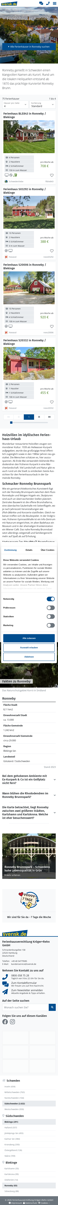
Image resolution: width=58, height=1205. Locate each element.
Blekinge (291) (11, 1121)
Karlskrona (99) (12, 1174)
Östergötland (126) (13, 1150)
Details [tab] (29, 550)
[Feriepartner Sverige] (15, 1038)
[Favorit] (51, 175)
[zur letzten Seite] (49, 417)
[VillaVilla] (42, 1066)
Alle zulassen (29, 638)
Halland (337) (11, 1127)
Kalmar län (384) (12, 1139)
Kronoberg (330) (12, 1144)
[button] (54, 3)
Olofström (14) (11, 1179)
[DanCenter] (42, 1038)
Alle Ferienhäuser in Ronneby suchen (30, 46)
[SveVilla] (15, 1066)
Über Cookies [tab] (47, 550)
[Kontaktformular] (41, 3)
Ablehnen (29, 657)
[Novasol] (15, 1052)
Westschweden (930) (14, 1109)
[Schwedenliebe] (42, 1052)
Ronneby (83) (11, 1185)
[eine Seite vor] (39, 417)
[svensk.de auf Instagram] (12, 1022)
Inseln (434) (10, 1086)
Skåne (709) (10, 1156)
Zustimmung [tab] (10, 550)
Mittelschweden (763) (15, 1092)
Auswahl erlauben (29, 647)
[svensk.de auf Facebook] (5, 1022)
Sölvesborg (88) (12, 1191)
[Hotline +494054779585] (47, 3)
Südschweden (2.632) (15, 1103)
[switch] (51, 607)
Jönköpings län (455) (14, 1133)
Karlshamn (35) (12, 1168)
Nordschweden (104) (14, 1098)
